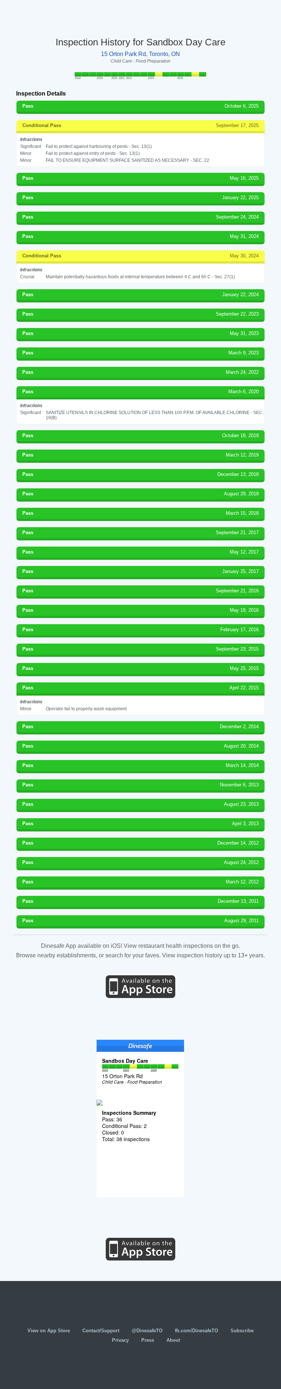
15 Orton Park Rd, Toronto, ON (140, 54)
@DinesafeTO (147, 1330)
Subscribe (242, 1330)
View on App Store (48, 1330)
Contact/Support (100, 1330)
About (173, 1340)
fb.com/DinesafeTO (196, 1330)
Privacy (120, 1340)
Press (147, 1340)
